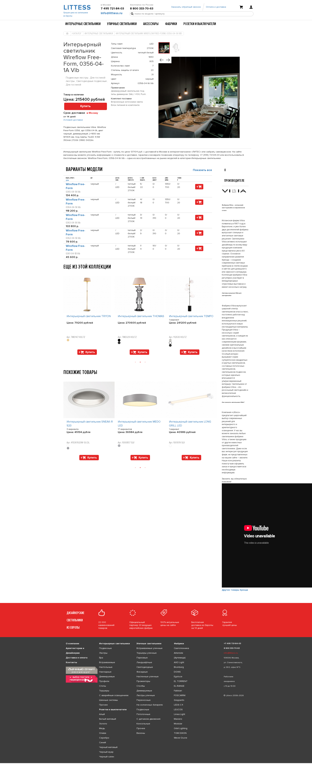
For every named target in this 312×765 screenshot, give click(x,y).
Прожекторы (143, 681)
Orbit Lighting (180, 728)
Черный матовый (108, 747)
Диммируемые (107, 676)
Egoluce (178, 676)
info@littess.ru (111, 13)
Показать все (202, 170)
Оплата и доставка (216, 7)
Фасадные (142, 671)
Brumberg (179, 667)
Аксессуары (151, 24)
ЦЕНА (67, 180)
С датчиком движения (148, 719)
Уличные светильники (122, 24)
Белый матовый (107, 719)
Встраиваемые (107, 662)
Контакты (71, 662)
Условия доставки (73, 119)
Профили (104, 681)
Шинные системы (108, 700)
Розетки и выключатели (199, 24)
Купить (85, 106)
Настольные (105, 667)
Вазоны (140, 733)
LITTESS (76, 7)
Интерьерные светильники (83, 24)
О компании (72, 643)
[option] (89, 316)
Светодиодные (144, 667)
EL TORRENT (181, 681)
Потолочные (143, 714)
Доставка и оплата (76, 657)
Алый (102, 714)
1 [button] (135, 362)
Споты (102, 686)
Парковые (142, 657)
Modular (178, 723)
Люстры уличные (145, 695)
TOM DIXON (180, 733)
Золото (103, 723)
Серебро (104, 737)
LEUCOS (178, 709)
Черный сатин (106, 756)
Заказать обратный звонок (186, 7)
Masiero (178, 719)
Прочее (103, 704)
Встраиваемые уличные (149, 648)
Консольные (143, 723)
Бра (101, 657)
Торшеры (104, 690)
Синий (102, 742)
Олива (102, 733)
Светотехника (181, 648)
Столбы (140, 686)
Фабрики (171, 24)
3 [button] (145, 362)
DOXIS (177, 671)
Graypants (179, 700)
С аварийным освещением (113, 695)
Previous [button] (65, 273)
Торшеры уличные (146, 653)
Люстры (103, 653)
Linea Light (179, 714)
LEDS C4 (178, 704)
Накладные (105, 671)
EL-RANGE (179, 686)
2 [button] (140, 362)
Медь (102, 728)
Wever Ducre (180, 737)
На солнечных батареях (149, 704)
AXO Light (179, 662)
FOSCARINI (179, 695)
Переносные (143, 700)
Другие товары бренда (235, 589)
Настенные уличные (147, 676)
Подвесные (105, 648)
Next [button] (65, 356)
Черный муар (106, 752)
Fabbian (178, 690)
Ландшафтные (144, 662)
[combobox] (93, 113)
